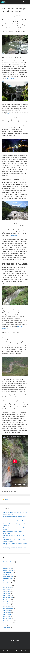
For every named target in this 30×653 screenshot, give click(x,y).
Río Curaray (10, 78)
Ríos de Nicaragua (7, 614)
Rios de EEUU (6, 599)
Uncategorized (6, 627)
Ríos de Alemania (7, 585)
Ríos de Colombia (7, 595)
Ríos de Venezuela (8, 623)
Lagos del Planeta (7, 568)
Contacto (15, 636)
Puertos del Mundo (8, 578)
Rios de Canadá (7, 591)
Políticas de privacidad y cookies (15, 645)
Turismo (5, 625)
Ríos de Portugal (7, 618)
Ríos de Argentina (7, 587)
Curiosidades (6, 564)
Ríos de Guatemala (8, 608)
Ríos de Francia (7, 606)
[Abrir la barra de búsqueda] (24, 2)
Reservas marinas (7, 581)
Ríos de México (7, 612)
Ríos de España (7, 602)
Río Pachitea (14, 235)
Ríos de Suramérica (10, 491)
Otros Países (6, 574)
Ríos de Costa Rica (8, 597)
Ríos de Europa (7, 604)
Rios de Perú (6, 616)
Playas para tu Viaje (8, 576)
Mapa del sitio (15, 640)
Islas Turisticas (7, 566)
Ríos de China (6, 593)
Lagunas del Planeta (8, 570)
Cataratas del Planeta (8, 562)
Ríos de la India (7, 610)
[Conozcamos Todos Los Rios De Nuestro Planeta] (3, 2)
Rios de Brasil (6, 589)
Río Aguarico (11, 114)
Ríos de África (6, 583)
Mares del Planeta (7, 572)
